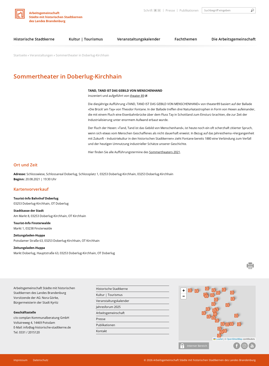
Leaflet (219, 338)
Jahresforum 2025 (108, 307)
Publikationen (189, 10)
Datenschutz (40, 360)
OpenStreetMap (234, 338)
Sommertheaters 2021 (164, 152)
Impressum (20, 360)
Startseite (20, 55)
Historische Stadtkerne (112, 289)
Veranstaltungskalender (112, 301)
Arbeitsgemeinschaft (110, 313)
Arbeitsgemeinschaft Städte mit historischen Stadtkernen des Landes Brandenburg (204, 360)
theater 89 (137, 96)
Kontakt (101, 331)
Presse (170, 10)
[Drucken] (250, 266)
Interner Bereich (196, 346)
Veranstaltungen (41, 55)
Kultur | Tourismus (109, 295)
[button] (227, 305)
